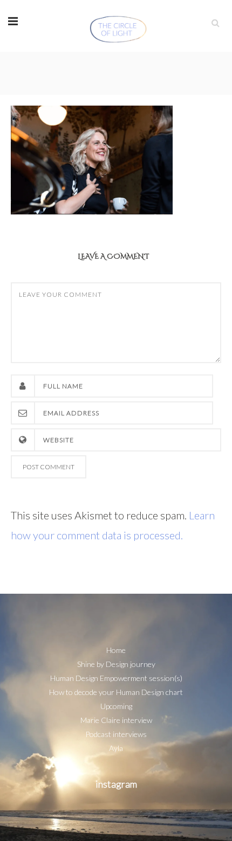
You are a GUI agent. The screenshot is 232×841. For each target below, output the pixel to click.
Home (116, 650)
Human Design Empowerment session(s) (116, 678)
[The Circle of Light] (118, 25)
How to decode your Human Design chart (116, 692)
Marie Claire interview (116, 720)
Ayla (116, 748)
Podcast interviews (116, 734)
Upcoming (116, 706)
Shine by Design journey (116, 664)
